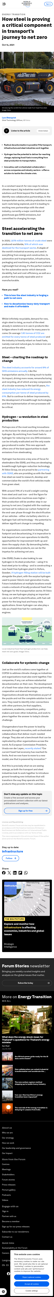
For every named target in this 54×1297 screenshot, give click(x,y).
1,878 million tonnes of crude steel (28, 240)
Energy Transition (13, 14)
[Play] (6, 130)
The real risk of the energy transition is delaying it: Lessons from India (31, 1109)
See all (6, 1001)
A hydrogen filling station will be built (30, 572)
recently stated (33, 748)
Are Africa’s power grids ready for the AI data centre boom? (31, 1057)
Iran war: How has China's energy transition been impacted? (29, 1096)
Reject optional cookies (31, 1277)
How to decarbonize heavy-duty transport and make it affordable (27, 305)
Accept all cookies (32, 1284)
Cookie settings (32, 1291)
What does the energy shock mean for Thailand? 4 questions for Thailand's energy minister (25, 1040)
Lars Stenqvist (9, 117)
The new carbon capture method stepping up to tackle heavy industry (30, 1083)
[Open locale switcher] (3, 1291)
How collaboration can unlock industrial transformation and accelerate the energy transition (31, 1071)
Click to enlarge (27, 631)
